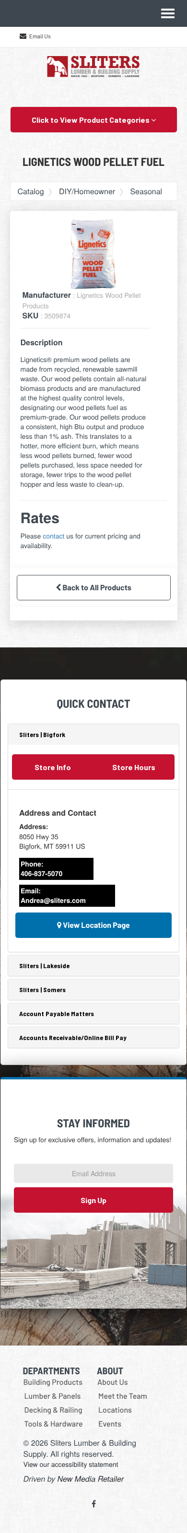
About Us (112, 1382)
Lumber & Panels (52, 1396)
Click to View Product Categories (91, 119)
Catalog (31, 191)
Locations (115, 1410)
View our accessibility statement (70, 1464)
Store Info (53, 767)
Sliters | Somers (42, 989)
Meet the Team (122, 1396)
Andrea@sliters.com (53, 900)
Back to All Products (96, 587)
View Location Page (95, 925)
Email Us (40, 36)
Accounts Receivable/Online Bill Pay (73, 1037)
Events (109, 1423)
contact (53, 535)
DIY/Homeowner (87, 191)
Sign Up (93, 1200)
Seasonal (146, 191)
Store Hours (133, 767)
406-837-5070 (41, 873)
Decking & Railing (53, 1410)
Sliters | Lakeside (44, 965)
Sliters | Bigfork (42, 734)
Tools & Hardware (53, 1423)
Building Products (53, 1382)
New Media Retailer (91, 1478)
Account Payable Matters (56, 1013)
